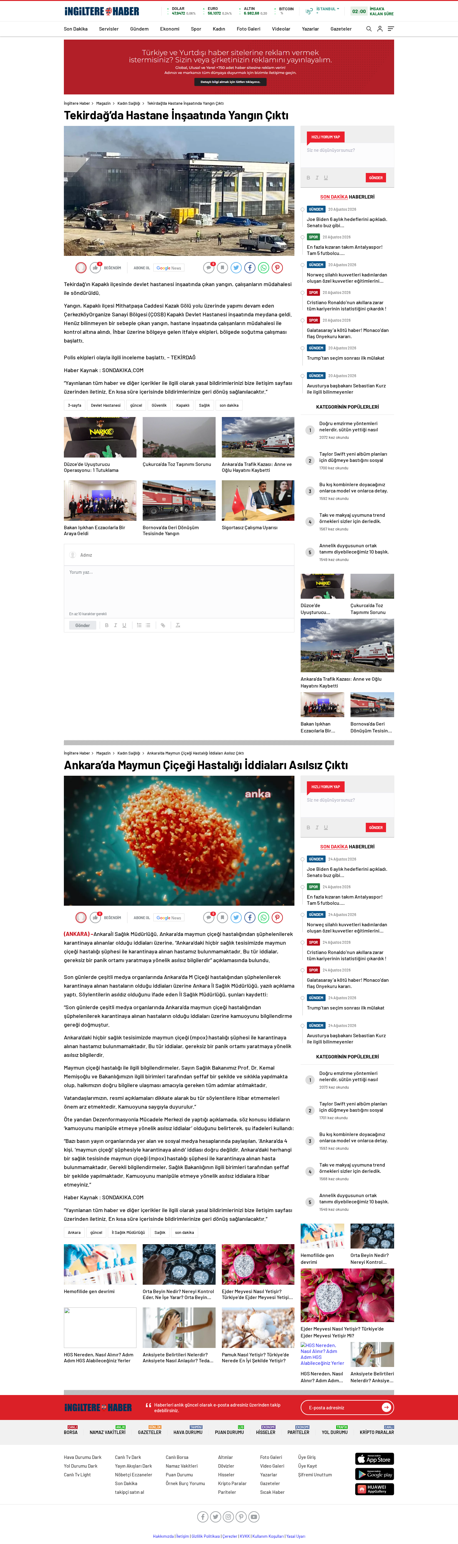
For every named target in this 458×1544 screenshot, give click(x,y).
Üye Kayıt (307, 1466)
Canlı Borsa (177, 1457)
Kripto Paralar (377, 1430)
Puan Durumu (229, 1430)
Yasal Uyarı (295, 1536)
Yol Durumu (335, 1430)
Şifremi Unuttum (315, 1474)
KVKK (245, 1536)
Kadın (219, 28)
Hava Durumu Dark (83, 1457)
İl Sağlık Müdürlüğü (128, 1232)
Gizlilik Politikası (206, 1536)
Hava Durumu (188, 1430)
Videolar (281, 28)
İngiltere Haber (77, 103)
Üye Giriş (307, 1457)
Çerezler (229, 1536)
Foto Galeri (248, 28)
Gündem (139, 28)
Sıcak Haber (272, 1492)
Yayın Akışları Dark (133, 1466)
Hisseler (265, 1430)
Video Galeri (272, 1466)
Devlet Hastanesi (106, 405)
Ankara (74, 1232)
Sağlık (204, 405)
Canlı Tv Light (77, 1474)
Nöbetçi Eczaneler (133, 1474)
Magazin (103, 103)
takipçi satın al (129, 1492)
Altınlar (225, 1457)
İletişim (182, 1536)
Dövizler (226, 1466)
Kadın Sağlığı (128, 103)
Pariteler (298, 1430)
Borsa (71, 1430)
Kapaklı (182, 405)
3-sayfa (74, 405)
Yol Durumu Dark (81, 1466)
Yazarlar (310, 28)
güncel (136, 405)
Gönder (82, 625)
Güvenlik (159, 405)
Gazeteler (341, 28)
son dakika (229, 405)
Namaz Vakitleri (108, 1430)
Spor (196, 28)
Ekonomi (169, 28)
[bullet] (148, 625)
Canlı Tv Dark (128, 1457)
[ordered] (139, 625)
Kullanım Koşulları (268, 1536)
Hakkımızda (163, 1536)
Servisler (109, 28)
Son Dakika (76, 28)
